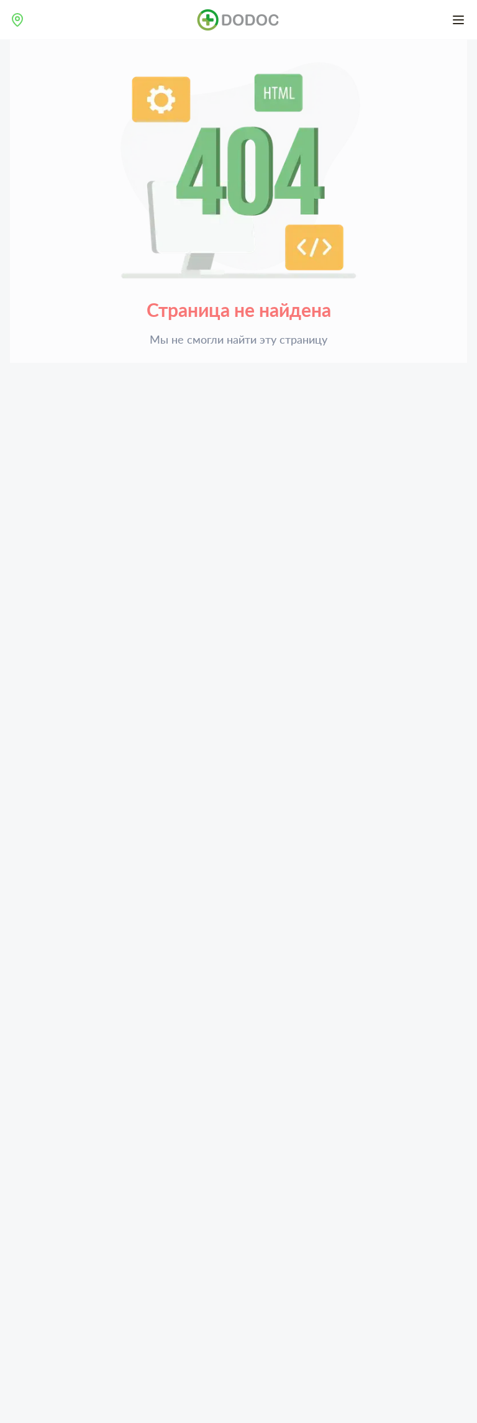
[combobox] (17, 19)
